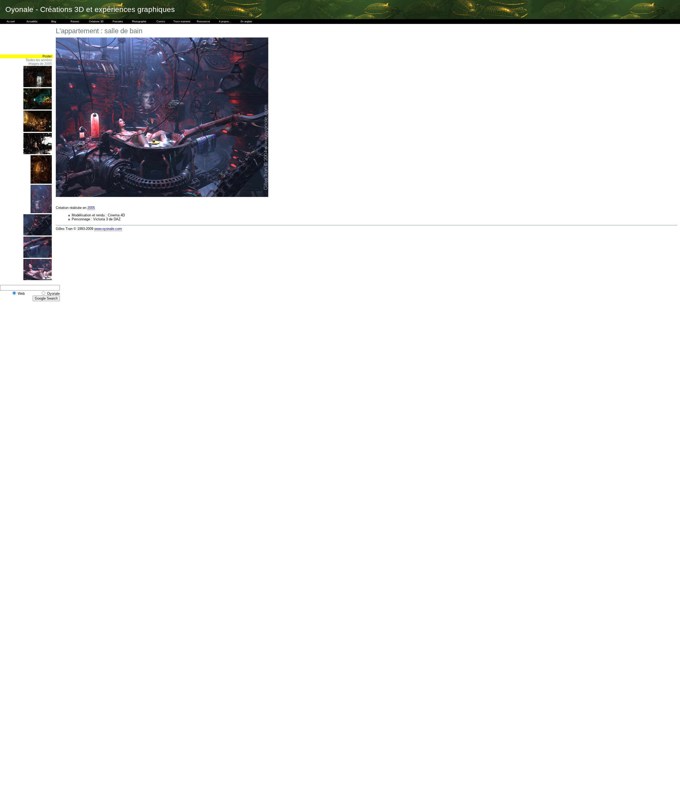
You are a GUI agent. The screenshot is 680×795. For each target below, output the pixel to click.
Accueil (11, 21)
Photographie (139, 21)
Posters (75, 21)
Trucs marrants (181, 21)
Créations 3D (96, 21)
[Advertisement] (37, 39)
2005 (91, 208)
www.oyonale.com (108, 229)
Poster (47, 56)
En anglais (246, 21)
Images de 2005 (40, 63)
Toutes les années (39, 60)
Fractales (118, 21)
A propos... (225, 21)
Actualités (32, 21)
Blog (53, 21)
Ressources (203, 21)
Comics (160, 21)
